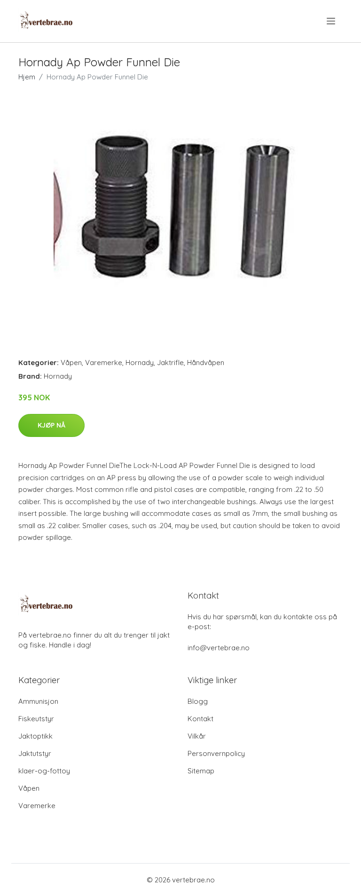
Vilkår (197, 736)
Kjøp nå (51, 425)
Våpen (71, 362)
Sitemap (201, 770)
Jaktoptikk (35, 736)
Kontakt (200, 718)
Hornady (140, 362)
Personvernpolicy (216, 753)
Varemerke (103, 362)
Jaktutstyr (34, 753)
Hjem (26, 76)
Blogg (198, 701)
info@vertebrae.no (219, 647)
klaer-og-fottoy (44, 770)
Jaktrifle (170, 362)
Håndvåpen (205, 362)
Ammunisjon (38, 701)
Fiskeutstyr (36, 718)
